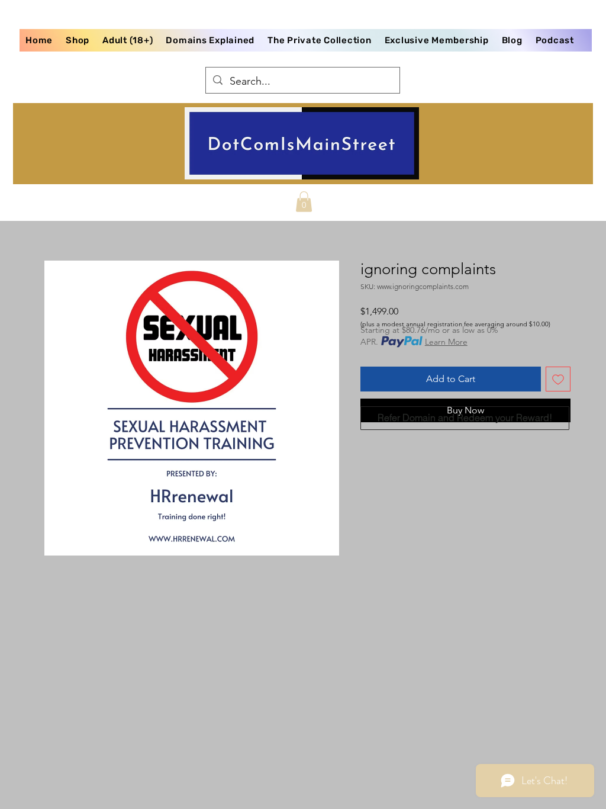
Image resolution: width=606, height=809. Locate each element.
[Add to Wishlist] (558, 379)
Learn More (446, 341)
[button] (303, 201)
